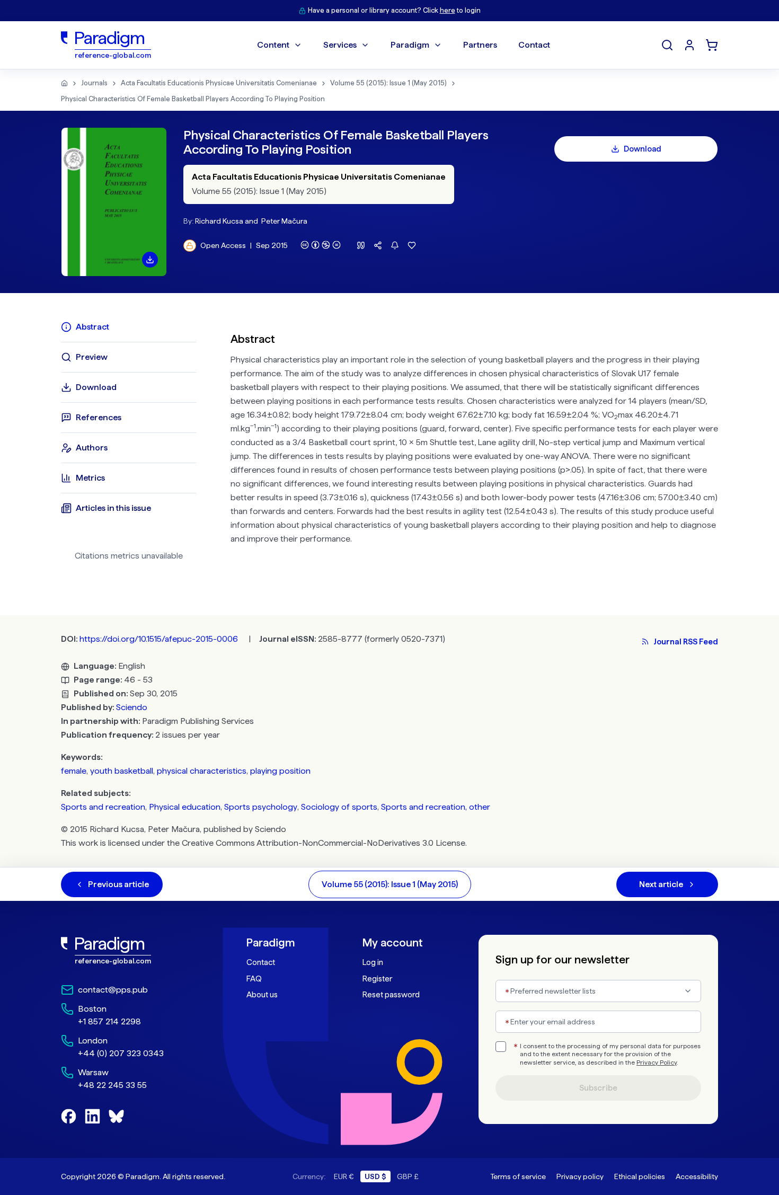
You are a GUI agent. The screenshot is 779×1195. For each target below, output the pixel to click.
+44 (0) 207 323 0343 (121, 1053)
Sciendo (131, 707)
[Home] (64, 83)
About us (262, 994)
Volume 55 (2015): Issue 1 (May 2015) (388, 83)
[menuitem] (689, 45)
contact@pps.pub (113, 990)
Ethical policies (639, 1176)
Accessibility (697, 1176)
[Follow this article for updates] (394, 245)
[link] (130, 951)
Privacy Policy (656, 1062)
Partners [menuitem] (480, 45)
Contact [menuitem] (534, 45)
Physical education (184, 807)
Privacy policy (580, 1176)
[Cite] (360, 245)
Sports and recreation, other (435, 807)
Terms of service (518, 1176)
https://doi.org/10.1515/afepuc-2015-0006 (158, 639)
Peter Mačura (284, 221)
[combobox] (598, 991)
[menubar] (403, 45)
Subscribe (598, 1088)
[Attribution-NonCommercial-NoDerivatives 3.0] (320, 245)
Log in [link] (372, 962)
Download (642, 149)
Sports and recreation (103, 807)
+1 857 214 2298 (109, 1021)
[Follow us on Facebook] (68, 1116)
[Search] (667, 45)
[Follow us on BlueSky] (116, 1116)
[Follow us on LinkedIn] (92, 1116)
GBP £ (408, 1176)
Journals (94, 83)
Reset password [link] (391, 994)
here (447, 10)
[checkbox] (500, 1046)
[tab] (129, 326)
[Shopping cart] (711, 45)
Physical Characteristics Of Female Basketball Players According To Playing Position (193, 99)
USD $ (375, 1176)
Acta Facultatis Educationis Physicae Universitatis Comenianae (219, 83)
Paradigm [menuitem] (410, 45)
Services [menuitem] (340, 45)
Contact (260, 962)
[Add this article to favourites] (411, 245)
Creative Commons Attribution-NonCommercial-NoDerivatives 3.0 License (323, 843)
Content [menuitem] (273, 45)
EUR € (344, 1176)
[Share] (377, 245)
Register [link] (377, 979)
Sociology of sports (339, 807)
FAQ (254, 979)
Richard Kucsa (219, 221)
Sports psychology (260, 807)
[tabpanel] (474, 445)
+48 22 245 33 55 (112, 1085)
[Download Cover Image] (150, 260)
